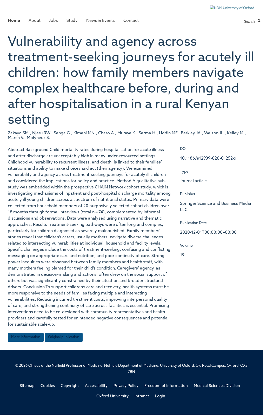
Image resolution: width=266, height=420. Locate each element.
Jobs (53, 21)
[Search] (259, 21)
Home (14, 21)
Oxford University (112, 396)
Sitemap (27, 386)
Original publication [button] (63, 337)
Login (160, 396)
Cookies (48, 386)
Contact (131, 21)
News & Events (100, 21)
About (35, 21)
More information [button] (25, 337)
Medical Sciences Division (217, 386)
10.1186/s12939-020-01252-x (208, 158)
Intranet (142, 396)
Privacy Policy (126, 386)
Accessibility (96, 386)
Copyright (70, 386)
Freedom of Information (166, 386)
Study (72, 21)
